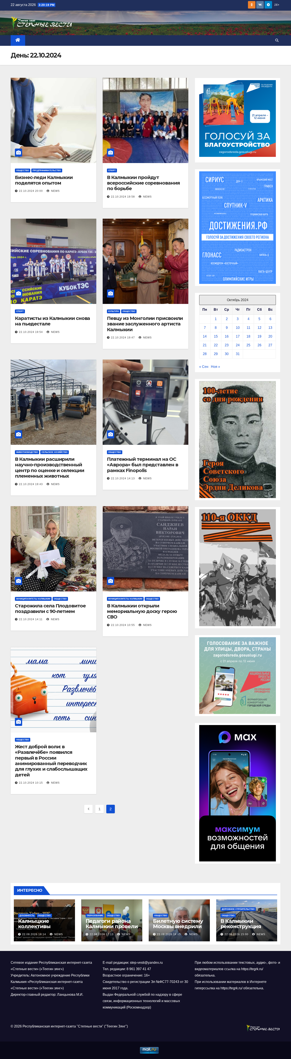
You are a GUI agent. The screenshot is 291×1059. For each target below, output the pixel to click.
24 (238, 345)
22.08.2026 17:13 (102, 934)
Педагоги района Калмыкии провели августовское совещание (112, 929)
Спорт (112, 170)
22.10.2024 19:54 (31, 332)
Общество (22, 170)
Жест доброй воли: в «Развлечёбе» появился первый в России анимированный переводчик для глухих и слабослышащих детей (51, 761)
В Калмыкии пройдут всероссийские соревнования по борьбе (143, 183)
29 (216, 354)
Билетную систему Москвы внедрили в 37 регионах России (178, 929)
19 (259, 336)
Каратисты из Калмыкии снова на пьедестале (52, 321)
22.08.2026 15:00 (236, 934)
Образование (95, 915)
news (55, 190)
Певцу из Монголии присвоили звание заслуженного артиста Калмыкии (145, 323)
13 (270, 327)
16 (227, 336)
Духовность (26, 915)
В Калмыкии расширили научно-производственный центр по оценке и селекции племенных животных (49, 467)
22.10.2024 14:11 (31, 619)
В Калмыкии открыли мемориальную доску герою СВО (142, 611)
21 (205, 345)
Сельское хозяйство (55, 452)
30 (227, 354)
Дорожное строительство (238, 909)
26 (259, 345)
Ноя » (215, 366)
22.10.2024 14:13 (123, 478)
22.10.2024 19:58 (123, 196)
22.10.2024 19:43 (31, 484)
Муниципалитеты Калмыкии (33, 599)
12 (259, 327)
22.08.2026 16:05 (169, 934)
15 (216, 336)
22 (216, 345)
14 (205, 336)
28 (205, 354)
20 (270, 336)
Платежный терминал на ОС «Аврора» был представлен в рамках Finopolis (142, 464)
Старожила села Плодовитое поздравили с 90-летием (50, 608)
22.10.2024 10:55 (123, 625)
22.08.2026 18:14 (34, 934)
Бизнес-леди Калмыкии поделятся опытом (44, 180)
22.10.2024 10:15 (31, 782)
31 (238, 354)
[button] (277, 40)
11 (248, 327)
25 (248, 345)
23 (227, 345)
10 (238, 327)
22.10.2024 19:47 (123, 337)
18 (248, 336)
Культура (113, 311)
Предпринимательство (47, 170)
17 (238, 336)
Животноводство (27, 452)
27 (270, 345)
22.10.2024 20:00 (31, 190)
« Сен (203, 366)
